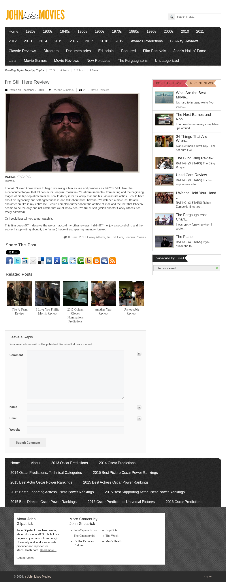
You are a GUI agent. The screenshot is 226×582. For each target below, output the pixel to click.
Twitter (17, 260)
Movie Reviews (66, 60)
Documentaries (78, 51)
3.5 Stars (79, 70)
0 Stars (72, 237)
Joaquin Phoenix (135, 237)
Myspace (104, 260)
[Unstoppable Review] (131, 293)
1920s (31, 31)
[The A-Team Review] (19, 293)
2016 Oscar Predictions (184, 502)
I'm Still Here (115, 237)
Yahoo (88, 260)
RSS (112, 260)
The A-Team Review (20, 311)
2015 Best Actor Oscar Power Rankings (41, 482)
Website (14, 429)
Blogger (96, 260)
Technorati (80, 260)
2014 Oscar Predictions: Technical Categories (46, 473)
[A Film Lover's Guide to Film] (35, 18)
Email (33, 260)
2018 (104, 41)
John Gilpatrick (65, 90)
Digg (49, 260)
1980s (134, 31)
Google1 (25, 260)
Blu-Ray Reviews (184, 41)
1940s (65, 31)
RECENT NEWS (201, 83)
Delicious (41, 260)
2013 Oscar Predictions (69, 463)
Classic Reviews (22, 51)
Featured (128, 51)
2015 (58, 41)
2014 (43, 41)
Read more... (48, 550)
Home (13, 31)
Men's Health (113, 541)
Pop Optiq (111, 530)
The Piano (184, 237)
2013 (28, 41)
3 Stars (94, 70)
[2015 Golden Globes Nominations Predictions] (75, 293)
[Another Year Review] (103, 293)
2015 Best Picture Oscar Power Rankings (125, 473)
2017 (89, 41)
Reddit (72, 260)
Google (56, 260)
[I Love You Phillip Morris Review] (47, 293)
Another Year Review (103, 311)
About (35, 463)
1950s (82, 31)
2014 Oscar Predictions (117, 463)
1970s (117, 31)
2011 (200, 31)
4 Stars (64, 70)
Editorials (106, 51)
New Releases (98, 60)
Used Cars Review (191, 175)
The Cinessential (84, 535)
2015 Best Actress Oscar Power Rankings (116, 482)
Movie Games (35, 60)
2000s (169, 31)
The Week (112, 535)
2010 (185, 31)
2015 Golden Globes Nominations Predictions (75, 315)
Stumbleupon (64, 260)
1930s (48, 31)
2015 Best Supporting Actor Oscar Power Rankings (145, 492)
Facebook (9, 260)
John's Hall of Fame (189, 51)
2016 (74, 41)
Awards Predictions (147, 41)
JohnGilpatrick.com (86, 530)
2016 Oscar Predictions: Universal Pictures (121, 502)
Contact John (25, 557)
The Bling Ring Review (194, 158)
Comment (16, 354)
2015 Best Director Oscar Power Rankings (43, 502)
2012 (13, 41)
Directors (51, 51)
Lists (13, 60)
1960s (100, 31)
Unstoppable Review (131, 311)
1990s (151, 31)
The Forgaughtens (133, 60)
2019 (119, 41)
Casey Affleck (96, 237)
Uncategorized (167, 60)
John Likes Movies (38, 576)
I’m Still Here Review (27, 82)
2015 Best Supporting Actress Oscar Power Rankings (52, 492)
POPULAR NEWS (168, 83)
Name (13, 407)
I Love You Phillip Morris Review (47, 311)
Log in (207, 576)
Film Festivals (154, 51)
